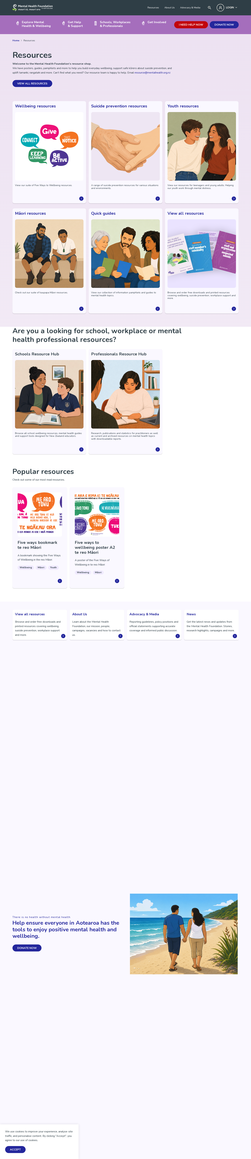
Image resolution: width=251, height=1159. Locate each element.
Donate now (224, 25)
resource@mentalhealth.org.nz (152, 73)
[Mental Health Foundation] (32, 7)
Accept (15, 1149)
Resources (153, 7)
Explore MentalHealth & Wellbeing (36, 24)
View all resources (32, 83)
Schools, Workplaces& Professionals (115, 24)
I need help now (191, 25)
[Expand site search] (209, 8)
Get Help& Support (75, 24)
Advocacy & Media (190, 7)
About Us (169, 7)
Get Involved (157, 22)
